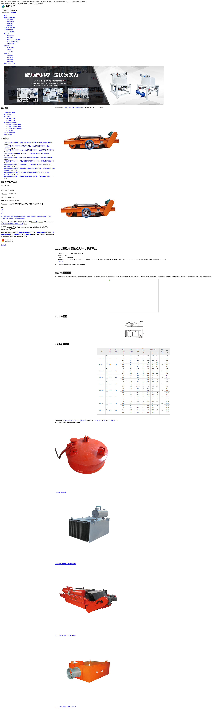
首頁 (5, 15)
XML (25, 224)
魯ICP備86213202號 (6, 224)
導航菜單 (13, 12)
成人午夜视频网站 (9, 31)
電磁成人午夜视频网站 (75, 107)
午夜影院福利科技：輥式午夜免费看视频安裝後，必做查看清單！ (27, 176)
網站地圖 (15, 224)
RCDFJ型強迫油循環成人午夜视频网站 (106, 420)
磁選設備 (10, 37)
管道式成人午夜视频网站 (14, 128)
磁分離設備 (10, 35)
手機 (2, 209)
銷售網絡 (10, 25)
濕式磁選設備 (11, 120)
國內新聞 (10, 59)
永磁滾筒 (10, 130)
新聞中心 (6, 53)
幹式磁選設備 (11, 118)
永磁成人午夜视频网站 (14, 126)
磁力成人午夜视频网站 (14, 39)
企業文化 (10, 23)
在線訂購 (60, 261)
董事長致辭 (10, 21)
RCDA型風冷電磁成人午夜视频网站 (75, 420)
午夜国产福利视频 (9, 27)
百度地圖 (20, 224)
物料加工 (10, 49)
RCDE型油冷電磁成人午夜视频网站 (65, 564)
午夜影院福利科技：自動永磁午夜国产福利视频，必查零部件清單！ (28, 157)
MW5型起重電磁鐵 (60, 492)
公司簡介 (10, 19)
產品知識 (10, 57)
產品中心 (6, 33)
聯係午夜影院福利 (9, 63)
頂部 (2, 213)
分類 (2, 211)
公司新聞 (10, 61)
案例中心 (10, 51)
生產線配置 (10, 47)
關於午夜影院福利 (9, 17)
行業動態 (10, 55)
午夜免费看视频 (8, 29)
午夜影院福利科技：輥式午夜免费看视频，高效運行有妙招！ (29, 150)
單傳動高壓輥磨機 (9, 112)
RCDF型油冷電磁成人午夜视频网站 (65, 635)
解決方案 (6, 45)
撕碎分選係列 (11, 43)
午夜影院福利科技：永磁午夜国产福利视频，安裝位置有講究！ (29, 161)
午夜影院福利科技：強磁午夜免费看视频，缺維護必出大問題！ (28, 142)
